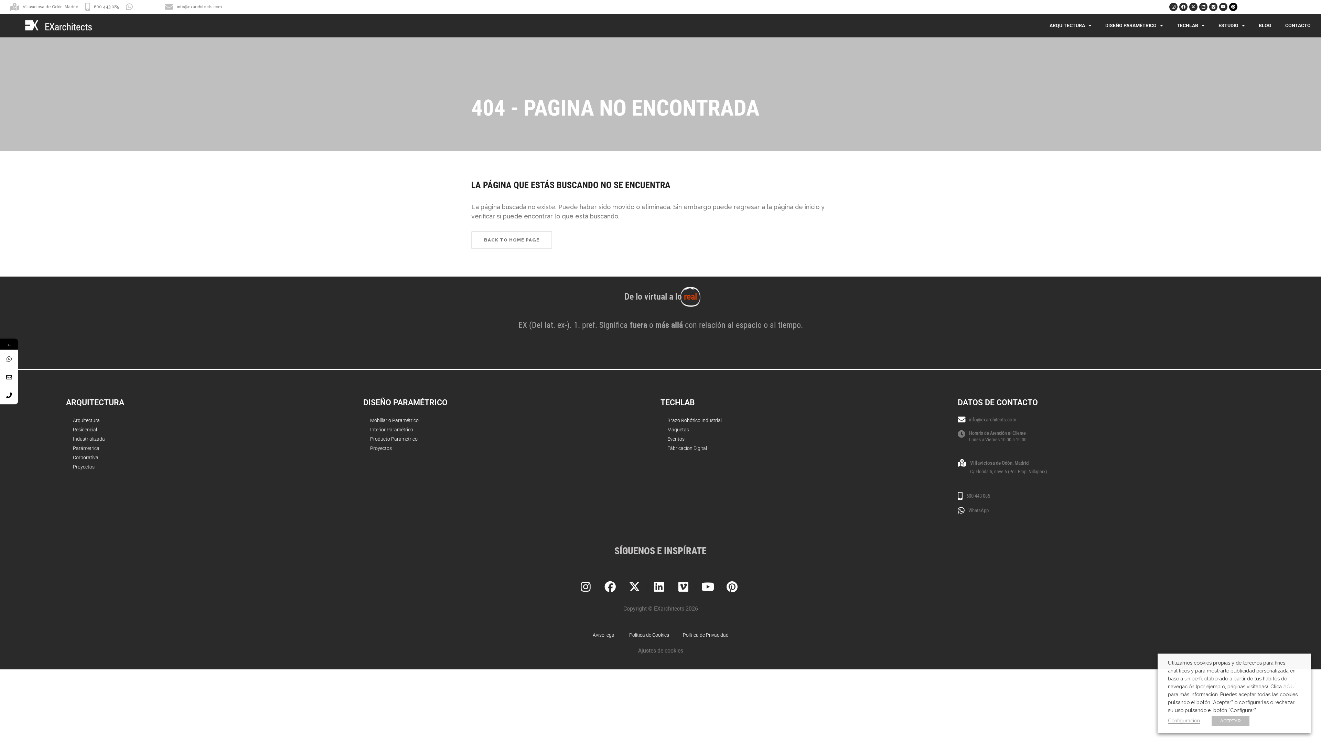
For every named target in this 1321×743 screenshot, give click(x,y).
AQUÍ (1289, 686)
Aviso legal (604, 635)
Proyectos (84, 467)
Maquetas (678, 429)
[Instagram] (1173, 7)
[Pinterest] (1233, 7)
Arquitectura (1067, 25)
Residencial (85, 429)
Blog (1265, 25)
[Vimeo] (1213, 7)
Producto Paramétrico (394, 439)
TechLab (1187, 25)
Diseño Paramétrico (1131, 25)
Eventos (676, 439)
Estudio (1228, 25)
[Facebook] (1183, 7)
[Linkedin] (1203, 7)
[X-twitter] (1193, 7)
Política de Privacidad (706, 635)
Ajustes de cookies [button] (660, 650)
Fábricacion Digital (687, 448)
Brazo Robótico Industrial (694, 420)
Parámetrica (86, 448)
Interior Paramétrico (391, 429)
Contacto (1298, 25)
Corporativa (85, 457)
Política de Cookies (649, 635)
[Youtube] (1223, 7)
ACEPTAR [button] (1230, 720)
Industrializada (89, 439)
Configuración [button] (1184, 720)
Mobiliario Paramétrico (394, 420)
